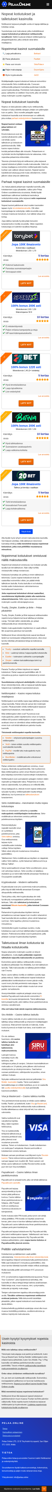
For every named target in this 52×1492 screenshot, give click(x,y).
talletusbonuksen (32, 794)
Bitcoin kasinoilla (19, 905)
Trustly (8, 649)
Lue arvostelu (43, 276)
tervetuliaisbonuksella (21, 208)
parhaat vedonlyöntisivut (22, 118)
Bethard (37, 53)
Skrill (7, 744)
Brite (7, 653)
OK (44, 1489)
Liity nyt (26, 283)
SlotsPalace (39, 64)
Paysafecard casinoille (11, 1183)
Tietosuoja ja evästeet (11, 1436)
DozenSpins (39, 70)
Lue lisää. (36, 1489)
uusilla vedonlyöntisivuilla (15, 1088)
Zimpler (8, 660)
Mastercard (42, 1103)
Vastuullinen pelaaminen (12, 1432)
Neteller (8, 738)
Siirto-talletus (7, 836)
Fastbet (37, 59)
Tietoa (4, 1429)
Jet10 (36, 75)
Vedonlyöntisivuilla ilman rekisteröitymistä (31, 1257)
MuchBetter (10, 757)
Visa (33, 1103)
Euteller (8, 657)
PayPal (8, 751)
